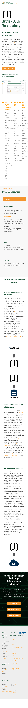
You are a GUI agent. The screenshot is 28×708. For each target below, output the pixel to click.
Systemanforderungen (14, 647)
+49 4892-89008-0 (5, 650)
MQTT (17, 336)
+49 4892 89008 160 (5, 670)
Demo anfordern (14, 640)
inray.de (4, 658)
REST (21, 336)
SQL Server (18, 444)
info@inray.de (5, 655)
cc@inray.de (5, 675)
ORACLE (6, 445)
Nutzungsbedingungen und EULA (14, 659)
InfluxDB (13, 336)
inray (16, 684)
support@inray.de (6, 691)
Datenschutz (13, 689)
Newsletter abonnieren (14, 664)
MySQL (9, 445)
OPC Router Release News (14, 653)
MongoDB (8, 336)
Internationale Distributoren (14, 669)
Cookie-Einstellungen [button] (13, 692)
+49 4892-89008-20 (5, 687)
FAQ (13, 644)
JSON (13, 43)
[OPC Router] (8, 2)
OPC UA (16, 311)
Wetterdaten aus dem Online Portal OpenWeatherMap (13, 454)
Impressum (13, 690)
